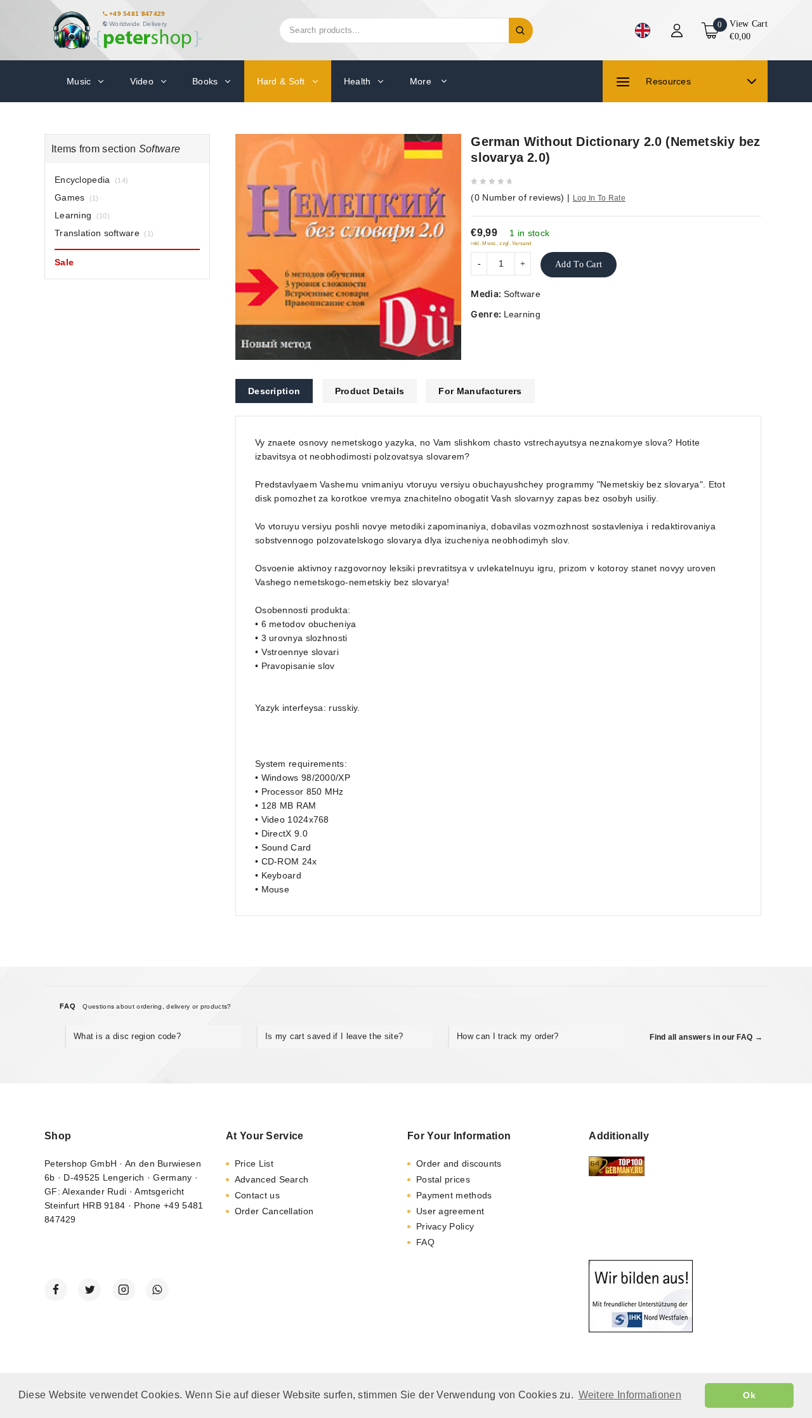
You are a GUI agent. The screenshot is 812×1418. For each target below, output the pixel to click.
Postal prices (443, 1179)
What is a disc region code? (127, 1036)
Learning (522, 314)
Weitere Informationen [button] (630, 1394)
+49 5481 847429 (137, 13)
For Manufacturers (479, 391)
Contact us (257, 1195)
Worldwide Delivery (138, 23)
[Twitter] (89, 1289)
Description (274, 391)
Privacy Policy (445, 1226)
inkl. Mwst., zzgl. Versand (501, 243)
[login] (678, 30)
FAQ (425, 1242)
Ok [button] (749, 1395)
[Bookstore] (126, 30)
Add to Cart (578, 264)
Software (522, 294)
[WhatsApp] (157, 1289)
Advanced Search (272, 1179)
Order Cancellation (274, 1211)
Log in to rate (599, 198)
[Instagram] (123, 1289)
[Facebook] (55, 1289)
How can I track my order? (508, 1036)
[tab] (274, 391)
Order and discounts (459, 1163)
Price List (254, 1163)
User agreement (450, 1211)
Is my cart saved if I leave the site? (334, 1036)
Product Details (370, 391)
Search (521, 30)
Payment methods (454, 1195)
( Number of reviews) (517, 197)
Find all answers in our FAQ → (706, 1037)
